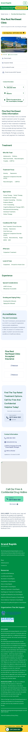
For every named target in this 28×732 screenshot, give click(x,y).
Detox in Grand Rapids (6, 584)
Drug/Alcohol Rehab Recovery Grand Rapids (12, 594)
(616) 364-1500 (11, 87)
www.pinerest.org (11, 442)
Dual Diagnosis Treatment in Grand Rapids (11, 592)
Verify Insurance (5, 562)
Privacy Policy (15, 715)
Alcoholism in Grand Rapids (8, 578)
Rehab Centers (4, 14)
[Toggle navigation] (25, 3)
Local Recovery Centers (7, 576)
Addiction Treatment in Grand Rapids (10, 589)
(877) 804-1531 (15, 417)
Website (9, 93)
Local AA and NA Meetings (7, 573)
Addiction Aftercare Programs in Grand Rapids (12, 597)
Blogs (2, 560)
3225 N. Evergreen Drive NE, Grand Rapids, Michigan (14, 100)
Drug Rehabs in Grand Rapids (8, 581)
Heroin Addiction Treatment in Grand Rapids (12, 600)
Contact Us (4, 565)
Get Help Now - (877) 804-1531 (12, 33)
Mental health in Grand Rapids (8, 586)
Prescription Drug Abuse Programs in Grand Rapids (13, 602)
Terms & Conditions (6, 715)
